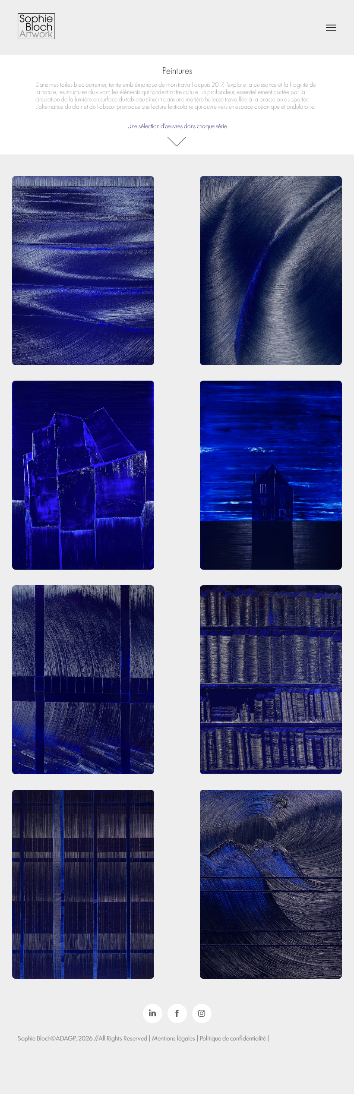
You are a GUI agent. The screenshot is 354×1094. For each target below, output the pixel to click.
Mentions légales (174, 1037)
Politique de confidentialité (233, 1037)
